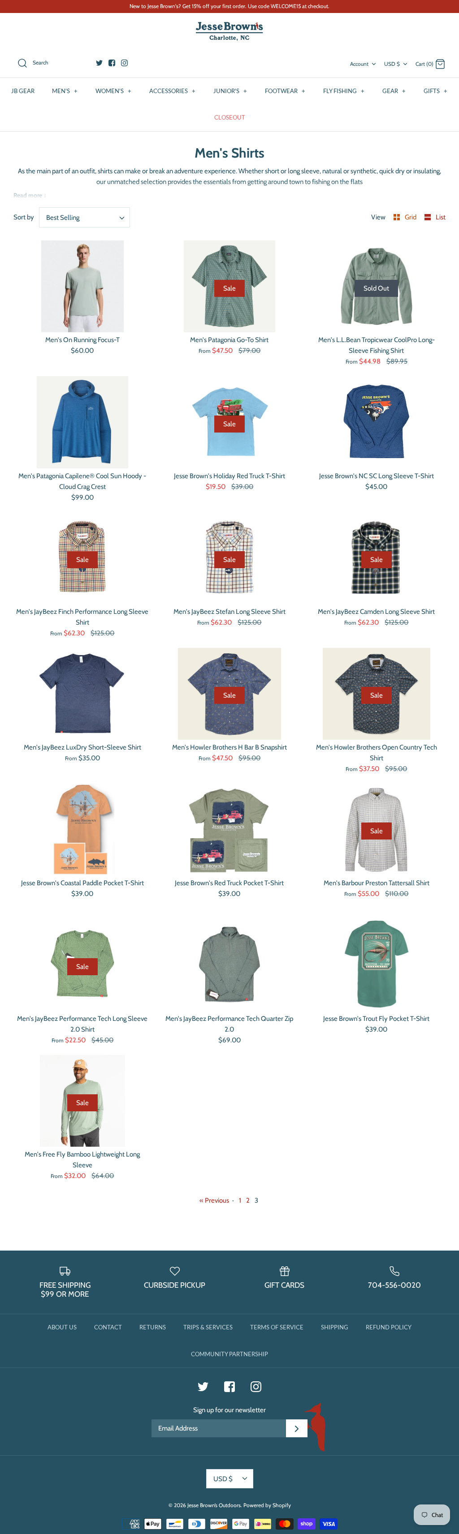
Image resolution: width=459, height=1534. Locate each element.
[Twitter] (99, 63)
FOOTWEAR (285, 90)
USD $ (392, 63)
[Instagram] (124, 63)
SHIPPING (334, 1327)
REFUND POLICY (388, 1327)
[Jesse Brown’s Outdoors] (229, 31)
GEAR (394, 90)
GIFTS (435, 90)
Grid (411, 217)
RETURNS (152, 1327)
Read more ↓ (30, 195)
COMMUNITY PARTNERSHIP (229, 1354)
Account (359, 63)
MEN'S (65, 90)
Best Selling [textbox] (62, 218)
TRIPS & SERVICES (208, 1327)
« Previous (214, 1200)
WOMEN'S (113, 90)
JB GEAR (23, 90)
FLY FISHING (343, 90)
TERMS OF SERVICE (276, 1327)
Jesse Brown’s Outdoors (214, 1505)
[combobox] (84, 217)
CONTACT (108, 1327)
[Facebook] (111, 63)
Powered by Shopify (267, 1505)
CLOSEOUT (229, 117)
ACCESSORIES (172, 90)
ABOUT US (62, 1327)
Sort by (23, 217)
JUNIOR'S (230, 90)
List (441, 217)
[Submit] (296, 1428)
